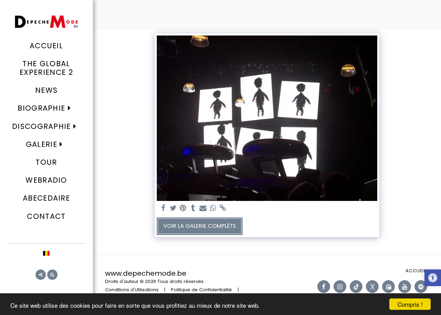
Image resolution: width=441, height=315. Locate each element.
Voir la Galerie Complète (199, 226)
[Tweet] (173, 208)
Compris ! (410, 304)
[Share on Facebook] (163, 208)
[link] (223, 208)
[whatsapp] (213, 208)
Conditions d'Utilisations (131, 289)
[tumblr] (193, 208)
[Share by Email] (203, 208)
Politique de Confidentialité (201, 289)
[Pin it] (183, 208)
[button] (46, 108)
